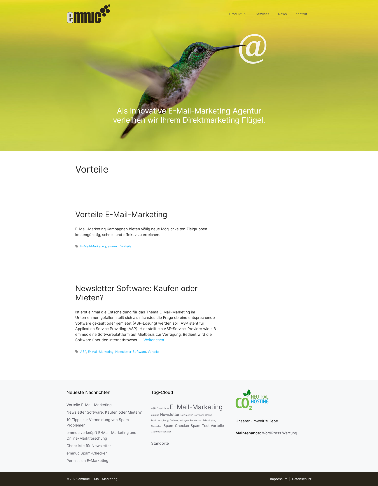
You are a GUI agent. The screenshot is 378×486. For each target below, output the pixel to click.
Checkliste (163, 408)
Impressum (278, 479)
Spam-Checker (176, 425)
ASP (83, 351)
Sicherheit (156, 426)
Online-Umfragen (179, 420)
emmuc (113, 246)
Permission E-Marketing (87, 460)
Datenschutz (302, 479)
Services (262, 14)
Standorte (160, 443)
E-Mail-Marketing (93, 246)
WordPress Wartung (279, 433)
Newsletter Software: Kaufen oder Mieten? (104, 412)
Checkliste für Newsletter (88, 446)
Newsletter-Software (130, 351)
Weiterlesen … (156, 340)
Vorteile (125, 246)
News (282, 14)
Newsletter (169, 414)
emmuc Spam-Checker (86, 453)
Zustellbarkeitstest (161, 431)
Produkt (235, 14)
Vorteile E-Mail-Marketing (121, 214)
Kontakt (301, 14)
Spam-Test (200, 425)
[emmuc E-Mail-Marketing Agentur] (88, 14)
